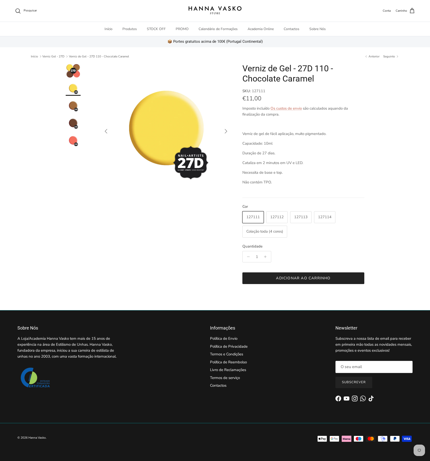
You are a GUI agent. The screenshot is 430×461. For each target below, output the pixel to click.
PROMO (182, 29)
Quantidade (252, 246)
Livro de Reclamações (228, 369)
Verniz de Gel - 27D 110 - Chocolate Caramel (99, 56)
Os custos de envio (286, 108)
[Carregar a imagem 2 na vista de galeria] (166, 128)
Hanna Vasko (37, 438)
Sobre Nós (317, 29)
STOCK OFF (156, 29)
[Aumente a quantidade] (266, 256)
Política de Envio (223, 338)
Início (108, 29)
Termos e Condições (226, 354)
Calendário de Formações (218, 29)
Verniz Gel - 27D (53, 56)
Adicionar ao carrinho (303, 278)
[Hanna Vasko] (215, 11)
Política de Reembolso (228, 362)
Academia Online (261, 29)
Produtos (129, 29)
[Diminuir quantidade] (247, 256)
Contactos (291, 29)
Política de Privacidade (229, 346)
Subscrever (354, 382)
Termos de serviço (225, 377)
